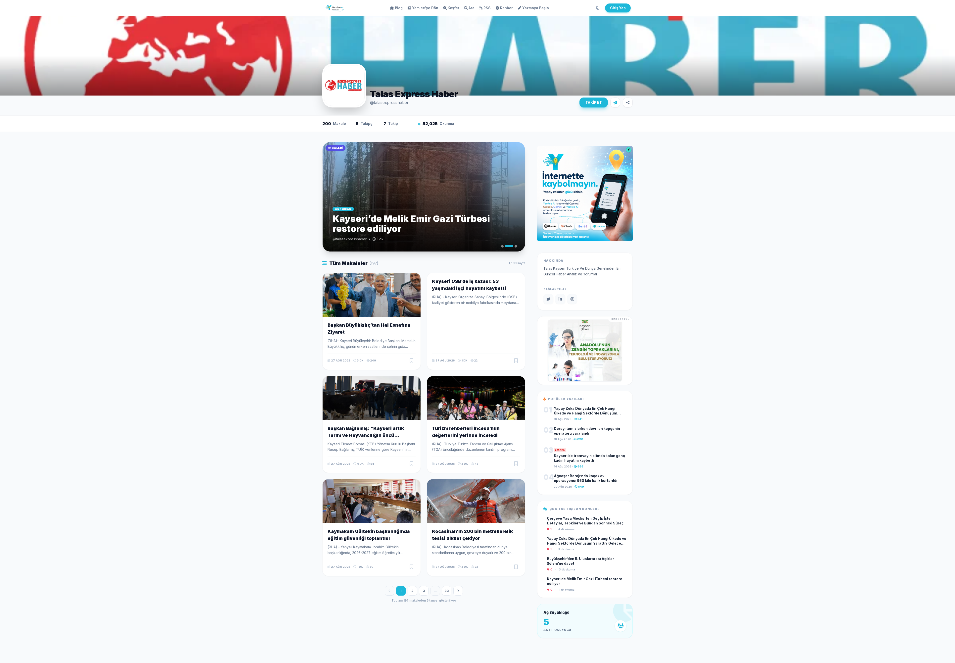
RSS (487, 8)
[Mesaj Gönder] (615, 102)
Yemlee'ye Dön (425, 8)
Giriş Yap (618, 8)
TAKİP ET (593, 102)
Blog (399, 8)
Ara (472, 8)
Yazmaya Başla (535, 8)
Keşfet (453, 8)
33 (446, 591)
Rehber (506, 8)
